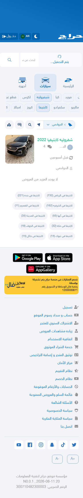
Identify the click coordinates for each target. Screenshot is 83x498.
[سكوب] (19, 124)
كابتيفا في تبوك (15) (61, 236)
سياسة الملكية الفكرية (57, 419)
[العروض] (9, 125)
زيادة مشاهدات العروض (56, 331)
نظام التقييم (63, 371)
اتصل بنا (66, 427)
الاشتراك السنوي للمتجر (56, 323)
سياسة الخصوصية (59, 411)
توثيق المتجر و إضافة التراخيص (51, 355)
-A (57, 459)
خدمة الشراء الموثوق (58, 347)
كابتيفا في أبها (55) (62, 215)
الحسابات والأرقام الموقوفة (53, 387)
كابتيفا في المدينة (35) (33, 215)
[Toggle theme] (36, 36)
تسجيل (67, 308)
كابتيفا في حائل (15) (32, 236)
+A (73, 459)
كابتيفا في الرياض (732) (59, 195)
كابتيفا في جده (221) (29, 195)
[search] (9, 60)
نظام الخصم (63, 379)
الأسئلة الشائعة (61, 403)
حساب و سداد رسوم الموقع (53, 315)
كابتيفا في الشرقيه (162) (59, 205)
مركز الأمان (65, 363)
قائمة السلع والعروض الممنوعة (50, 395)
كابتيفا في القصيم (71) (27, 205)
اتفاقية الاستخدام (60, 339)
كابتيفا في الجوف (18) (32, 226)
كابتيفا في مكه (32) (62, 226)
